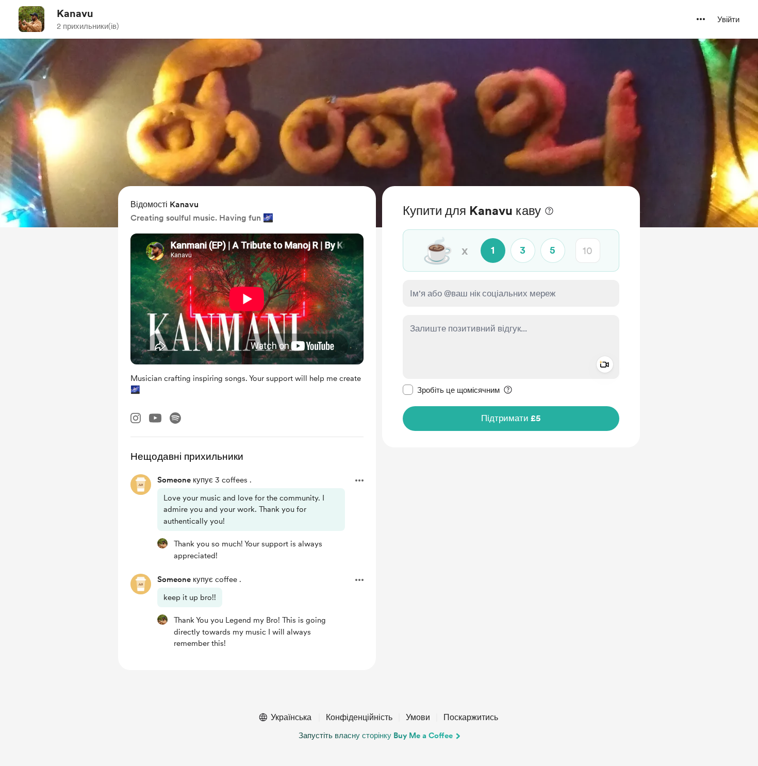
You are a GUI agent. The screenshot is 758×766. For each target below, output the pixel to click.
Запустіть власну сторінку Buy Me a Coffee (376, 735)
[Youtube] (155, 418)
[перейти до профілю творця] (31, 19)
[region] (511, 316)
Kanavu (75, 13)
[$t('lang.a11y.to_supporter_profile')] (162, 543)
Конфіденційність (359, 717)
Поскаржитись (470, 717)
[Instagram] (135, 418)
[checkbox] (451, 389)
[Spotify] (175, 418)
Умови (418, 717)
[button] (701, 19)
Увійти (728, 19)
